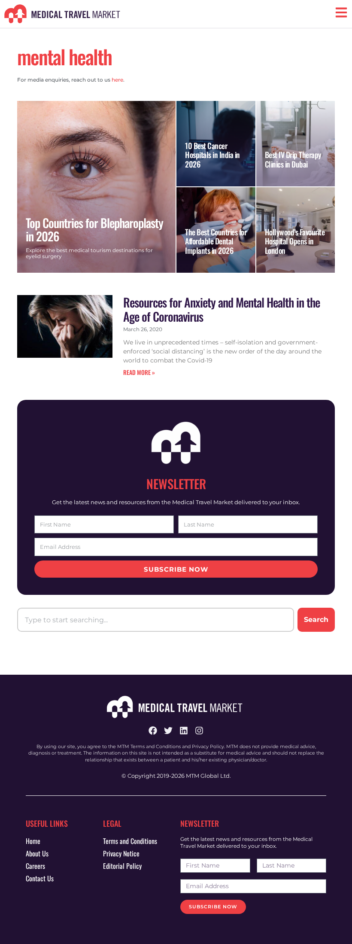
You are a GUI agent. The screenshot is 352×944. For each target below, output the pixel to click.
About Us (37, 853)
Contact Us (40, 878)
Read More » (139, 372)
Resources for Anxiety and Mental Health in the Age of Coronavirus (221, 309)
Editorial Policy (122, 866)
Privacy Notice (121, 853)
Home (33, 841)
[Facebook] (153, 730)
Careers (35, 866)
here (117, 79)
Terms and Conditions (130, 841)
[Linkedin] (183, 730)
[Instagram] (199, 730)
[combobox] (155, 620)
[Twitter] (168, 730)
